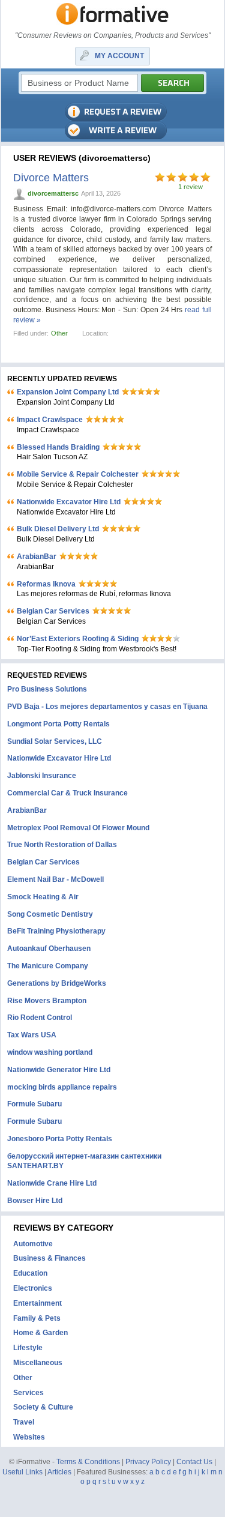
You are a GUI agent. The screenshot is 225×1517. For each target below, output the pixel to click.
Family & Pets (37, 1318)
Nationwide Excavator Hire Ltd (69, 502)
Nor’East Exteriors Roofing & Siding (78, 639)
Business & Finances (49, 1258)
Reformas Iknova (46, 584)
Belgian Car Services (53, 611)
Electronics (32, 1288)
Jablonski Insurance (41, 775)
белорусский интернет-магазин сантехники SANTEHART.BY (84, 1161)
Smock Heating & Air (43, 897)
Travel (23, 1422)
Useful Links (22, 1472)
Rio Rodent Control (39, 1017)
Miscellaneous (37, 1363)
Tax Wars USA (31, 1035)
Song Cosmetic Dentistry (50, 914)
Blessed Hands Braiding (58, 447)
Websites (29, 1437)
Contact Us (194, 1462)
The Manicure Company (47, 966)
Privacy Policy (148, 1462)
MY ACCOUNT (119, 56)
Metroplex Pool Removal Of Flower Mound (78, 828)
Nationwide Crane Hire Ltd (52, 1183)
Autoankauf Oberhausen (49, 948)
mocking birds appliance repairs (62, 1087)
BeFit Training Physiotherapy (56, 931)
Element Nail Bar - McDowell (55, 879)
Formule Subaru (34, 1104)
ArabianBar (36, 556)
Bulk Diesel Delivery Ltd (58, 529)
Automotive (33, 1244)
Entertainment (37, 1303)
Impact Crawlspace (50, 419)
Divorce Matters (51, 178)
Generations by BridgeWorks (56, 983)
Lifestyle (28, 1348)
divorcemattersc (53, 193)
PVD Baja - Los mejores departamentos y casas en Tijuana (107, 706)
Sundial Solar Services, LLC (54, 741)
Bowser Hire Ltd (34, 1200)
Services (28, 1393)
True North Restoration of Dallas (62, 844)
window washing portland (49, 1052)
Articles (59, 1472)
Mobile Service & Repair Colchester (78, 474)
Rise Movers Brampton (46, 1001)
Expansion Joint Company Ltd (68, 392)
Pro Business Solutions (47, 689)
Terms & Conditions (88, 1462)
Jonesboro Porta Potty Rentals (59, 1139)
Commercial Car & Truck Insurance (67, 793)
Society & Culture (43, 1407)
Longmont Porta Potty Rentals (58, 724)
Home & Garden (40, 1333)
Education (30, 1273)
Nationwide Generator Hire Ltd (58, 1070)
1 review (190, 186)
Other (59, 333)
